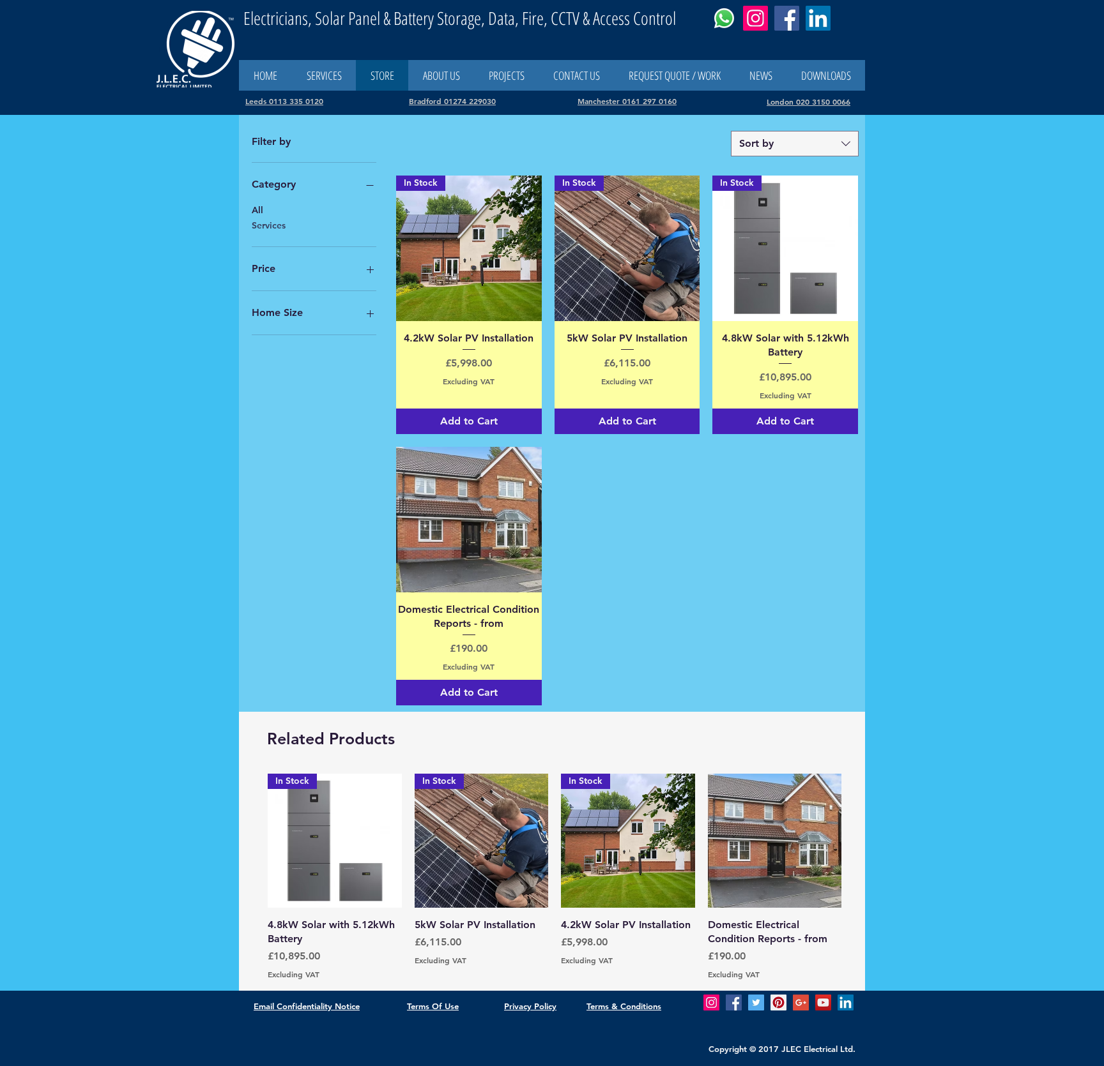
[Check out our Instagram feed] (711, 1002)
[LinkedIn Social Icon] (846, 1002)
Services (269, 225)
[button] (576, 75)
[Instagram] (755, 18)
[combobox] (795, 143)
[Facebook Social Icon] (734, 1002)
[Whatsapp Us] (724, 18)
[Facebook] (786, 18)
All (257, 210)
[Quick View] (469, 519)
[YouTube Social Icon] (823, 1002)
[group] (554, 876)
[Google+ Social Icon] (801, 1002)
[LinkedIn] (818, 18)
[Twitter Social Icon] (756, 1002)
